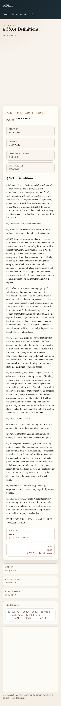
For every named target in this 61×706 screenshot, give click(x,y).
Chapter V (40, 112)
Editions (14, 13)
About (23, 13)
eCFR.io (8, 5)
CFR (9, 112)
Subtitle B (29, 112)
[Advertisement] (30, 74)
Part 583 (10, 119)
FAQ (31, 13)
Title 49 (18, 112)
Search (6, 13)
